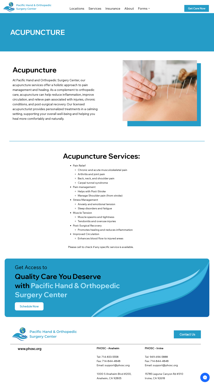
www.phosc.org (29, 349)
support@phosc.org (117, 365)
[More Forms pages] (149, 8)
